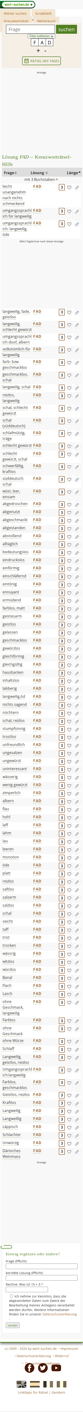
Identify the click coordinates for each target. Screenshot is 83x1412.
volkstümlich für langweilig (16, 351)
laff (5, 824)
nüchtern (11, 712)
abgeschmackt (15, 519)
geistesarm (12, 616)
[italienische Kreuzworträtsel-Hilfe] (60, 1384)
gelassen (10, 632)
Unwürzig (11, 1142)
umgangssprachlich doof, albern (17, 339)
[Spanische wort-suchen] (33, 1384)
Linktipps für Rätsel (33, 1392)
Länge (72, 172)
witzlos (8, 961)
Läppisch (10, 1126)
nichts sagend (15, 704)
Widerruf (62, 1356)
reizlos (8, 881)
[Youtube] (55, 1368)
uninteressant (15, 768)
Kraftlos (9, 1102)
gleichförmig (13, 656)
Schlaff (8, 1048)
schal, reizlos (14, 720)
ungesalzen (12, 752)
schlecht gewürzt (17, 445)
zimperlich (12, 792)
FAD (37, 186)
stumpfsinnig (14, 728)
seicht (8, 921)
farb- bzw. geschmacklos (15, 364)
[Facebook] (28, 1368)
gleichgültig (12, 664)
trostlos (9, 736)
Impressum (69, 1348)
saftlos (8, 889)
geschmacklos (15, 640)
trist (6, 937)
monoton (11, 856)
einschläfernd (14, 575)
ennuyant (11, 591)
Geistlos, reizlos (16, 1094)
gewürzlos (11, 648)
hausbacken (13, 672)
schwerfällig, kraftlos (13, 468)
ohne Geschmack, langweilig (13, 1007)
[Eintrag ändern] (77, 187)
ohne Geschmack (13, 1030)
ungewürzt (12, 760)
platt (7, 873)
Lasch (7, 993)
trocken (9, 945)
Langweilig (12, 1110)
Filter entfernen (41, 36)
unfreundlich (14, 744)
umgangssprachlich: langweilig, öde (17, 228)
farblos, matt (14, 608)
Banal (7, 977)
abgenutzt (11, 511)
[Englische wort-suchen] (20, 1384)
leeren (8, 848)
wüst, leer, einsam (11, 493)
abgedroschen (15, 503)
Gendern (58, 1392)
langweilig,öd (14, 696)
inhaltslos (11, 680)
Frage (9, 172)
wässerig (10, 776)
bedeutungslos (16, 551)
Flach (7, 985)
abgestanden (14, 527)
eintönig (10, 583)
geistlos (9, 624)
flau (6, 808)
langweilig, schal (16, 386)
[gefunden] (69, 187)
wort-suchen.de (45, 1348)
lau (5, 840)
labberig (10, 688)
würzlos (9, 969)
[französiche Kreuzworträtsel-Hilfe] (47, 1384)
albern (8, 800)
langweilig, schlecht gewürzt (17, 326)
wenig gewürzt (15, 784)
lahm (7, 832)
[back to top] (57, 178)
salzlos (8, 905)
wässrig (9, 953)
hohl (6, 816)
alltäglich (10, 543)
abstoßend (12, 535)
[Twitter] (41, 1368)
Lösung (38, 172)
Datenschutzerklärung (59, 1314)
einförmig (11, 567)
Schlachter (12, 1134)
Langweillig (12, 1118)
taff (6, 929)
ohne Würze (13, 1040)
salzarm (9, 897)
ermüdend (12, 600)
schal (7, 913)
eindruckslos (14, 559)
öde (6, 865)
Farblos (9, 1019)
